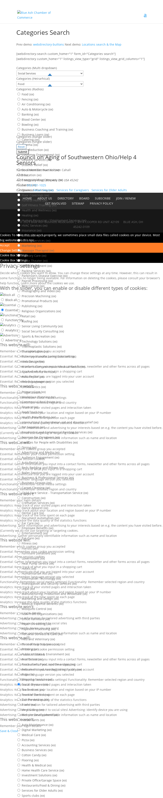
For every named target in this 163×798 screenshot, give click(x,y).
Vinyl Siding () (32, 710)
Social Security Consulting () (42, 331)
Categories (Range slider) (34, 137)
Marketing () (31, 246)
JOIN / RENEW (126, 198)
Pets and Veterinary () (38, 639)
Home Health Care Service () (42, 770)
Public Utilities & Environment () (45, 654)
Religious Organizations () (41, 311)
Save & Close (9, 731)
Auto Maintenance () (37, 725)
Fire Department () (36, 382)
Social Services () (34, 684)
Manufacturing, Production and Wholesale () (54, 594)
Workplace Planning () (38, 397)
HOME (27, 198)
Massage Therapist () (37, 250)
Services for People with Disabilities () (49, 442)
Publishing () (31, 306)
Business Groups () (36, 483)
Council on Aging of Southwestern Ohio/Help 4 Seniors (76, 159)
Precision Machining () (38, 296)
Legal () (28, 589)
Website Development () (39, 715)
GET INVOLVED (55, 203)
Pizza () (27, 740)
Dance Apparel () (34, 508)
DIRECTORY (66, 198)
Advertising (13, 340)
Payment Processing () (38, 629)
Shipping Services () (36, 679)
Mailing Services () (35, 241)
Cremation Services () (38, 503)
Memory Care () (33, 256)
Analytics (11, 330)
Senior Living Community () (42, 326)
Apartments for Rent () (38, 372)
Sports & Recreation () (38, 336)
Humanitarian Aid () (36, 573)
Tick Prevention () (35, 700)
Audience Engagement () (40, 457)
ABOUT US (44, 198)
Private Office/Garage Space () (44, 780)
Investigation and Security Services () (49, 584)
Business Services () (36, 750)
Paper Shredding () (36, 624)
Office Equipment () (36, 266)
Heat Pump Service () (37, 563)
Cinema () (29, 145)
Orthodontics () (33, 387)
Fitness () (29, 543)
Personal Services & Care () (41, 634)
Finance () (29, 407)
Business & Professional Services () (47, 478)
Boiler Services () (34, 473)
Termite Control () (35, 695)
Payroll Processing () (37, 281)
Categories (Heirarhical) (33, 79)
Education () (31, 175)
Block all (11, 300)
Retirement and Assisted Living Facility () (51, 669)
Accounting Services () (38, 745)
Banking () (30, 114)
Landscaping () (33, 235)
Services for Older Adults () (42, 790)
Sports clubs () (33, 796)
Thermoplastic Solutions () (41, 347)
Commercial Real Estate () (41, 402)
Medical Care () (33, 735)
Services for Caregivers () (40, 437)
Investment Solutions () (39, 775)
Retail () (28, 316)
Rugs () (27, 674)
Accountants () (33, 720)
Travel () (28, 705)
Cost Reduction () (35, 150)
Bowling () (29, 125)
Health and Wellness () (38, 210)
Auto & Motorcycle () (37, 109)
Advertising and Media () (40, 452)
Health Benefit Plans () (38, 417)
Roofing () (29, 321)
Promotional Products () (39, 301)
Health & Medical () (36, 765)
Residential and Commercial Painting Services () (56, 432)
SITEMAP (78, 203)
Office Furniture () (35, 619)
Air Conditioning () (35, 104)
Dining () (29, 447)
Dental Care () (32, 513)
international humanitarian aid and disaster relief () (59, 422)
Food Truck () (32, 412)
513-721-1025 (36, 185)
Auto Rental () (32, 462)
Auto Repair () (32, 377)
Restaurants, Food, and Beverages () (48, 664)
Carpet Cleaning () (35, 488)
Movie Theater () (34, 261)
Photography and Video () (40, 291)
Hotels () (28, 568)
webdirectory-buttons (48, 44)
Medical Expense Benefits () (42, 604)
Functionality (14, 320)
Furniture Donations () (38, 553)
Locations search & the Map (101, 44)
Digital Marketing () (36, 730)
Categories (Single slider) (34, 142)
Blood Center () (33, 119)
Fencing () (29, 99)
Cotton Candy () (33, 755)
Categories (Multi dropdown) (36, 68)
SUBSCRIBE (103, 198)
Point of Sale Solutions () (40, 644)
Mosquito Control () (36, 609)
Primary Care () (33, 392)
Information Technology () (41, 578)
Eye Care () (30, 538)
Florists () (29, 548)
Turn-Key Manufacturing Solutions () (48, 356)
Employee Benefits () (37, 528)
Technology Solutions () (39, 341)
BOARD (84, 198)
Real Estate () (32, 659)
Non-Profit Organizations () (41, 614)
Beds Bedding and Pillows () (42, 468)
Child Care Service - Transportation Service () (54, 493)
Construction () (33, 498)
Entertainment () (34, 533)
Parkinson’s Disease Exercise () (44, 276)
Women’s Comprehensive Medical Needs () (53, 367)
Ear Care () (30, 523)
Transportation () (34, 351)
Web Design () (32, 362)
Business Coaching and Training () (47, 129)
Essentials (12, 310)
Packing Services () (36, 271)
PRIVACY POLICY (101, 203)
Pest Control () (32, 286)
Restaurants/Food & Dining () (43, 785)
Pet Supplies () (33, 427)
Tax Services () (32, 690)
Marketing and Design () (40, 599)
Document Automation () (40, 518)
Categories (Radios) (30, 89)
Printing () (29, 649)
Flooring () (30, 760)
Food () (27, 94)
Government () (33, 558)
